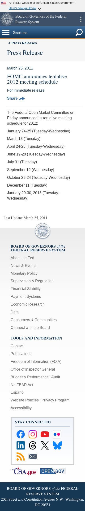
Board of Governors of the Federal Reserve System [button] (40, 19)
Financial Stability (26, 289)
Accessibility (21, 408)
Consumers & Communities (34, 320)
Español (18, 392)
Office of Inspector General (33, 369)
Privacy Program (55, 400)
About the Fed (22, 258)
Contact (17, 346)
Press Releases (24, 43)
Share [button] (12, 98)
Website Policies (25, 400)
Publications (21, 354)
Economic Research (28, 304)
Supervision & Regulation (32, 281)
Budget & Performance (30, 377)
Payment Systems (26, 296)
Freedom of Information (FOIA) (36, 362)
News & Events (23, 266)
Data (15, 312)
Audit (55, 377)
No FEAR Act (22, 385)
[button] (7, 19)
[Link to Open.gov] (54, 471)
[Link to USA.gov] (25, 471)
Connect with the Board (30, 328)
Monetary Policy (24, 273)
